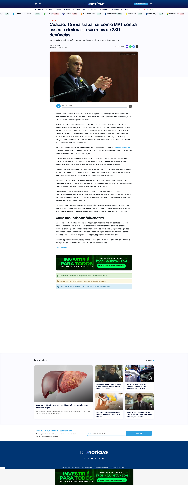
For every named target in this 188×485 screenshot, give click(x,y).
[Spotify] (152, 10)
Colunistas (49, 9)
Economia (67, 9)
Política (58, 9)
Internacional (92, 9)
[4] (109, 401)
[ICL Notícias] (94, 4)
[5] (139, 401)
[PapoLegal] (127, 46)
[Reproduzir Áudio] (58, 106)
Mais (126, 9)
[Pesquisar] (151, 4)
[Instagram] (139, 10)
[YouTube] (144, 10)
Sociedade (76, 9)
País (84, 9)
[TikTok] (150, 10)
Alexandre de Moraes (121, 147)
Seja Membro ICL (141, 4)
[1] (63, 384)
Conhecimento (104, 9)
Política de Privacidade (118, 467)
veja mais (149, 360)
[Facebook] (142, 10)
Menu (39, 4)
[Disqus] (94, 318)
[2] (109, 373)
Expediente (76, 467)
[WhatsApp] (130, 46)
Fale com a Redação (101, 467)
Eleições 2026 (39, 9)
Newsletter (66, 467)
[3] (139, 373)
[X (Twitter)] (147, 10)
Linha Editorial (87, 467)
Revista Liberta (117, 9)
